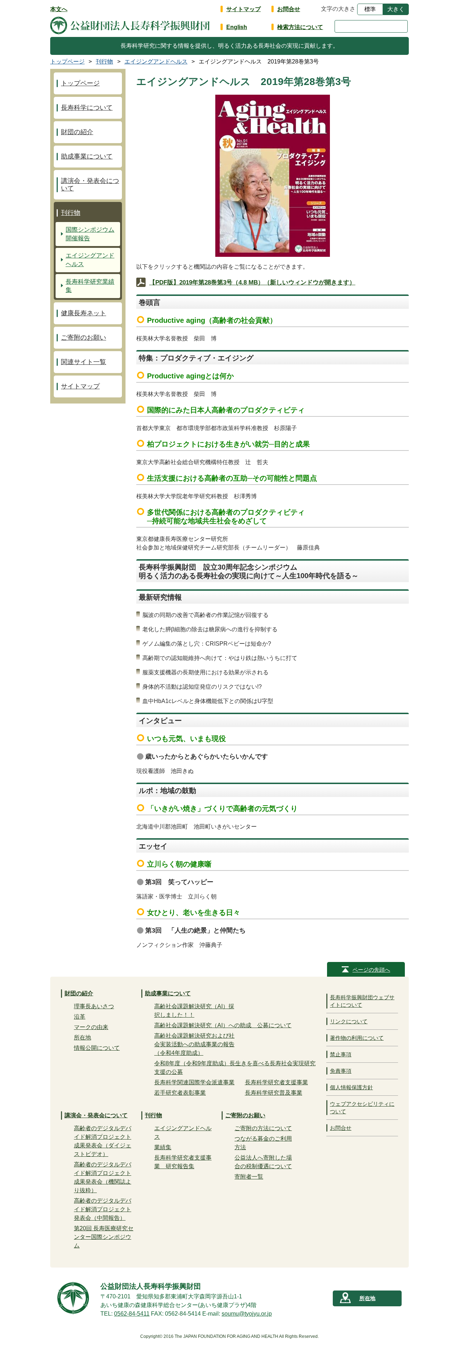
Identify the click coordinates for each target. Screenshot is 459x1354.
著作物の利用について (357, 1038)
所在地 (82, 1037)
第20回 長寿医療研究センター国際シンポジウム (103, 1237)
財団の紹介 (77, 132)
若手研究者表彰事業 (180, 1093)
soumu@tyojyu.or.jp (247, 1314)
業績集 (162, 1147)
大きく (395, 9)
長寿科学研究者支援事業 (276, 1082)
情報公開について (97, 1048)
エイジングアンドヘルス (90, 260)
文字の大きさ (338, 9)
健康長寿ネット (83, 313)
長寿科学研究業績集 (90, 286)
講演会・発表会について (90, 184)
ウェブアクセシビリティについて (362, 1107)
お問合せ (288, 9)
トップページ (80, 83)
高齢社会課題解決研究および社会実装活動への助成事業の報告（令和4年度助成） (194, 1044)
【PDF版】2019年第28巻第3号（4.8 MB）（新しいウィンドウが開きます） (252, 282)
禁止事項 (340, 1054)
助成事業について (87, 156)
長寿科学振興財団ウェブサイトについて (362, 1001)
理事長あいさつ (94, 1006)
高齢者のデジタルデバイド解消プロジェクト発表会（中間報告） (102, 1209)
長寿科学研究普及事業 (273, 1093)
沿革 (79, 1017)
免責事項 (340, 1071)
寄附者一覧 (249, 1177)
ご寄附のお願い (83, 337)
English (236, 27)
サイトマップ (243, 9)
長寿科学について (87, 107)
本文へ (58, 9)
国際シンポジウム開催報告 (90, 234)
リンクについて (349, 1021)
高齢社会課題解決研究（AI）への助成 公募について (223, 1025)
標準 (370, 9)
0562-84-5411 (132, 1314)
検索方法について (300, 27)
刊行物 (70, 212)
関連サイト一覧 (83, 361)
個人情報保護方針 (351, 1087)
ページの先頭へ (371, 970)
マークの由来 (91, 1027)
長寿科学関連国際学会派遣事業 (194, 1082)
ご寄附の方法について (263, 1128)
